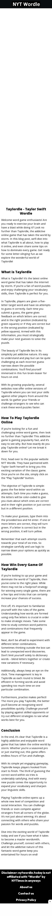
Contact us (26, 893)
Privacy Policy (26, 900)
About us (26, 887)
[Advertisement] (26, 35)
